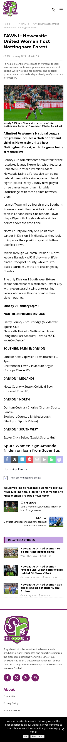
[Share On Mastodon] (59, 459)
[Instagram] (35, 677)
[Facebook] (7, 677)
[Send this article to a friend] (37, 459)
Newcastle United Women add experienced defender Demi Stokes (41, 588)
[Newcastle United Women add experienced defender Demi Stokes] (11, 588)
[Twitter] (16, 677)
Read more (37, 736)
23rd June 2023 (30, 555)
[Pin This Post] (29, 459)
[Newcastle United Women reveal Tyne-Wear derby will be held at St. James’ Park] (11, 570)
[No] (62, 729)
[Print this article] (44, 459)
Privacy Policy (11, 703)
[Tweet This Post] (15, 459)
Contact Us (9, 696)
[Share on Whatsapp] (52, 459)
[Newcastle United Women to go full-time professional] (11, 552)
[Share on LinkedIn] (22, 459)
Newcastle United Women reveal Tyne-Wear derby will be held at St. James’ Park (42, 570)
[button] (53, 9)
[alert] (33, 478)
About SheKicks (12, 710)
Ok (25, 736)
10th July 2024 (29, 595)
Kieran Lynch (51, 577)
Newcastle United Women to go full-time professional (40, 550)
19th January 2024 (16, 56)
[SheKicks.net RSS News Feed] (26, 677)
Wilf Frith (35, 56)
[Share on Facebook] (7, 459)
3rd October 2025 (31, 577)
